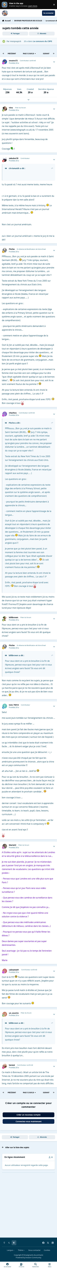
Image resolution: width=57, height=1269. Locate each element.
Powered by (28, 1257)
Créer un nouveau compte (28, 1114)
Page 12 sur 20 (28, 54)
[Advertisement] (28, 1207)
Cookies (47, 1250)
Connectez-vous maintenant (28, 1121)
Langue (10, 1250)
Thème (21, 1250)
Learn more (5, 4)
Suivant (46, 54)
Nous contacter (34, 1250)
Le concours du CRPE (42, 41)
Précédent (12, 54)
